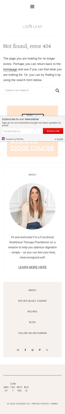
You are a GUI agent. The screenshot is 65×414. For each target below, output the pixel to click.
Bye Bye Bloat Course (32, 300)
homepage (10, 69)
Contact (13, 387)
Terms (54, 403)
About (33, 290)
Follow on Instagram (32, 333)
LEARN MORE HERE (32, 267)
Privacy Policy (40, 403)
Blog (32, 322)
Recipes (32, 311)
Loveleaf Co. (32, 26)
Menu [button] (33, 7)
